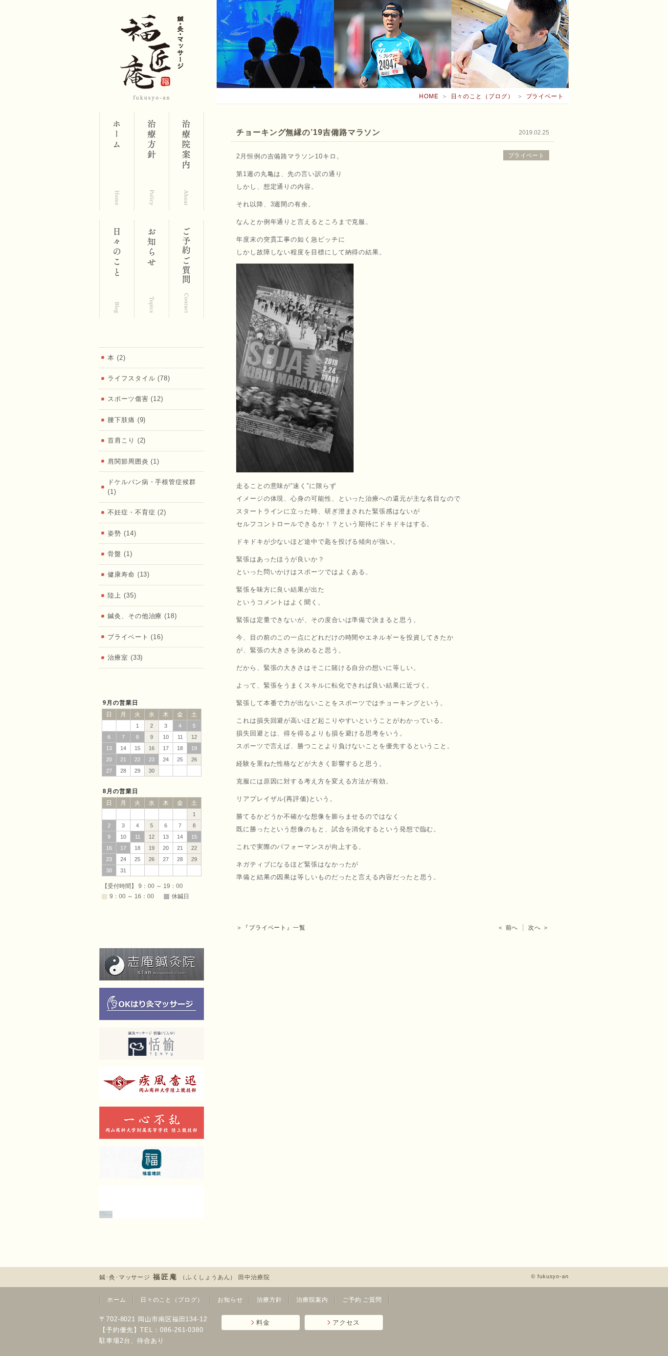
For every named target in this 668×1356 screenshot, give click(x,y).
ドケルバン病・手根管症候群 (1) (152, 486)
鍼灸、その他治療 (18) (142, 616)
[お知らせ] (151, 269)
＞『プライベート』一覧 (271, 927)
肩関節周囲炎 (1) (133, 461)
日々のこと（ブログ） (482, 96)
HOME (429, 96)
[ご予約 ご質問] (186, 269)
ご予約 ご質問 (362, 1299)
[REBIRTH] (151, 1202)
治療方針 (269, 1299)
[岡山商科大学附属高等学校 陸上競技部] (151, 1123)
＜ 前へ (507, 927)
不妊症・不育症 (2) (137, 512)
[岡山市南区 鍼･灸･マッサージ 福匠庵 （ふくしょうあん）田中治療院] (151, 57)
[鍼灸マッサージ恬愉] (151, 1043)
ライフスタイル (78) (139, 378)
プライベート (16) (135, 637)
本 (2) (117, 357)
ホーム (116, 1299)
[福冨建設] (151, 1162)
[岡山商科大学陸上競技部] (151, 1083)
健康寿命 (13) (129, 574)
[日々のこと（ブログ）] (116, 269)
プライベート (545, 96)
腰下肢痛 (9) (127, 419)
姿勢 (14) (122, 533)
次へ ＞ (538, 927)
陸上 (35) (122, 595)
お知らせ (230, 1299)
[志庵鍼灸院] (151, 964)
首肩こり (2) (127, 440)
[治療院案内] (186, 161)
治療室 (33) (125, 657)
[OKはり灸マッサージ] (151, 1004)
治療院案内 (312, 1299)
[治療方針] (151, 161)
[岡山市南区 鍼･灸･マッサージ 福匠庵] (116, 161)
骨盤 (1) (120, 553)
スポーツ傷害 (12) (135, 398)
